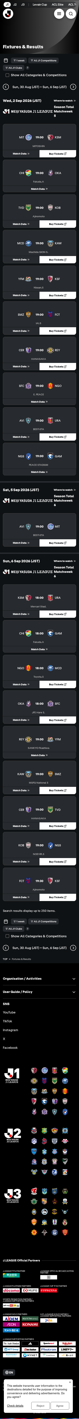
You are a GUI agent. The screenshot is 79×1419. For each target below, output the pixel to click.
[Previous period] (6, 87)
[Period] (6, 61)
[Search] (71, 14)
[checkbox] (7, 75)
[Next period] (73, 87)
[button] (59, 14)
